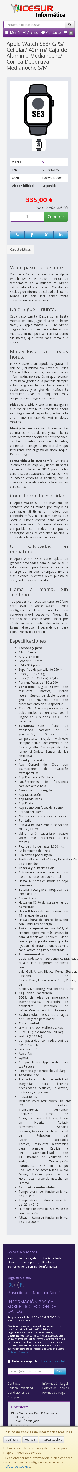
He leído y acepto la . (39, 1361)
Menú (14, 32)
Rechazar (30, 1439)
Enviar (60, 1371)
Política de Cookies (16, 1466)
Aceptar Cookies (52, 1439)
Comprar (56, 216)
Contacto (53, 32)
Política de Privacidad (18, 1352)
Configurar (12, 1439)
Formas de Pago (54, 1392)
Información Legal (55, 1383)
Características (20, 249)
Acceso (32, 32)
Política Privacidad (20, 1388)
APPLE (46, 162)
